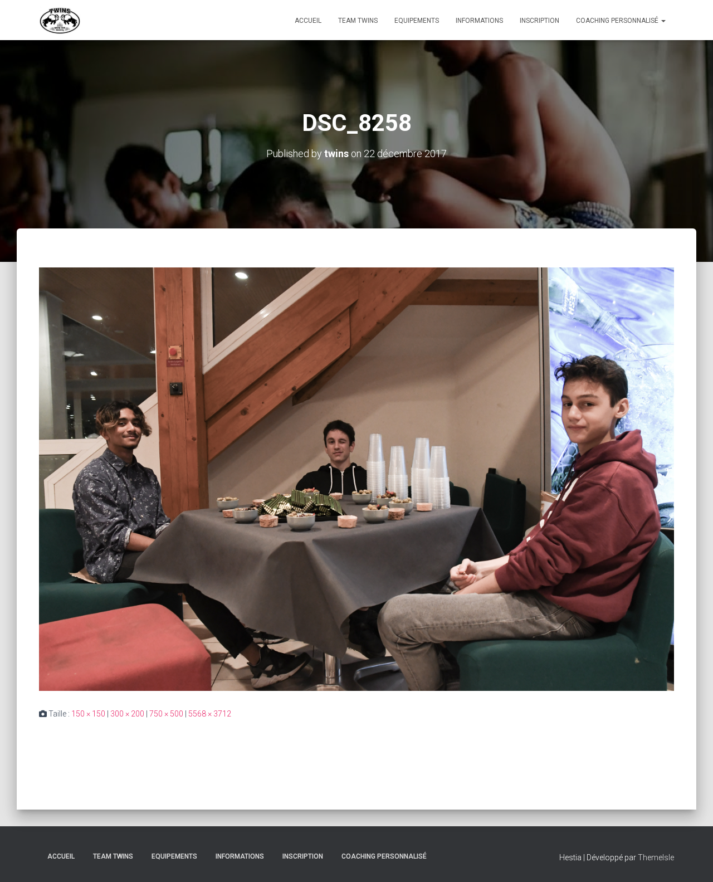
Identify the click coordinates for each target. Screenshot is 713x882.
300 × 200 (127, 713)
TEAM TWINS (358, 21)
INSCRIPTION (539, 21)
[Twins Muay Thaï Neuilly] (60, 20)
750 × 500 (166, 713)
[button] (663, 21)
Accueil (308, 21)
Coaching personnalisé (618, 21)
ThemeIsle (656, 857)
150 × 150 (88, 713)
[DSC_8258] (356, 478)
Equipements (416, 21)
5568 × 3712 (209, 713)
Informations (479, 21)
